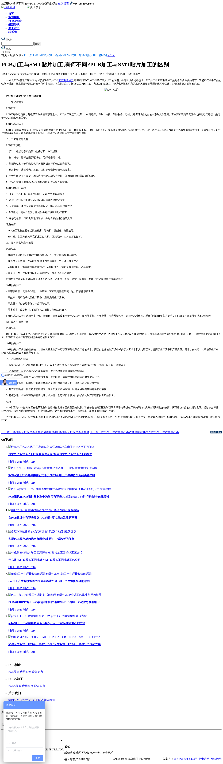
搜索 (8, 39)
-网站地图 (216, 758)
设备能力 (37, 671)
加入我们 (49, 699)
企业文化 (25, 699)
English (5, 51)
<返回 (111, 55)
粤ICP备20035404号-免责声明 (192, 758)
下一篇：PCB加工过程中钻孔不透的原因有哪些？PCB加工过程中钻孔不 (134, 432)
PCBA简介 (14, 685)
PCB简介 (13, 671)
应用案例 (25, 671)
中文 (8, 48)
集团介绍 (14, 699)
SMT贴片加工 (66, 80)
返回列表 (216, 432)
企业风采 (37, 699)
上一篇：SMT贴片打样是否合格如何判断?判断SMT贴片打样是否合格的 (45, 432)
